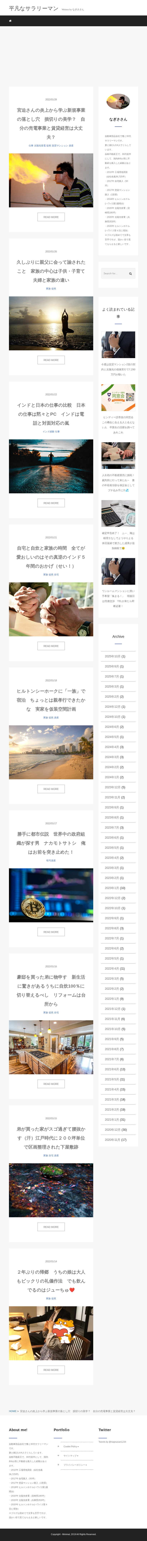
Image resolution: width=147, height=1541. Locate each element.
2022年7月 (112, 938)
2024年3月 (112, 757)
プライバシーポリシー (74, 1465)
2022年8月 (112, 928)
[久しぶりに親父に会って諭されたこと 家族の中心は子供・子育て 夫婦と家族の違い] (51, 323)
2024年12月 (113, 706)
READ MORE (51, 217)
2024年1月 (112, 777)
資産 (71, 145)
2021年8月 (112, 1049)
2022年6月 (112, 948)
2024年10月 (113, 717)
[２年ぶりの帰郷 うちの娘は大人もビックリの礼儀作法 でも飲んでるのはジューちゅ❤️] (51, 1333)
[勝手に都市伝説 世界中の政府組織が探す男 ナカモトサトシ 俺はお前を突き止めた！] (51, 895)
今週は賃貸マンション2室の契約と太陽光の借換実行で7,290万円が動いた (118, 369)
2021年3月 (112, 1099)
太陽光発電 (40, 145)
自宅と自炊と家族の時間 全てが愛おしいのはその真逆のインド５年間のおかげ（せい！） (51, 557)
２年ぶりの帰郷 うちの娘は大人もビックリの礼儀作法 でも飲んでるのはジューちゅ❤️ (51, 1280)
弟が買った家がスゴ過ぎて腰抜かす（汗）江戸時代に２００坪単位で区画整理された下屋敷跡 (51, 1137)
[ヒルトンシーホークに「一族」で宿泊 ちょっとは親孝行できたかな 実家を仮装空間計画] (51, 752)
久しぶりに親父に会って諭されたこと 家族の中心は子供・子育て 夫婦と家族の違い (53, 271)
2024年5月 (112, 737)
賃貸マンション (60, 145)
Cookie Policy (70, 1446)
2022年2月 (112, 988)
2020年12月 (113, 1129)
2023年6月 (112, 837)
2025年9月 (112, 666)
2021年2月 (112, 1109)
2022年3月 (112, 978)
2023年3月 (112, 868)
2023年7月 (112, 827)
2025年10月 (113, 656)
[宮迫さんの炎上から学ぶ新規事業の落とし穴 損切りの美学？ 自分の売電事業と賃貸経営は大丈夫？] (51, 180)
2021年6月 (112, 1069)
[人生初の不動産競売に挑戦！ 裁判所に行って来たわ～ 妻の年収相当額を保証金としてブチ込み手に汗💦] (118, 455)
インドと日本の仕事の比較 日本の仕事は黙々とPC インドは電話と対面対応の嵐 (51, 414)
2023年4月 (112, 858)
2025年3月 (112, 686)
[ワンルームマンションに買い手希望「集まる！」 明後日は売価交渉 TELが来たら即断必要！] (118, 571)
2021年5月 (112, 1079)
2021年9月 (112, 1039)
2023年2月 (112, 878)
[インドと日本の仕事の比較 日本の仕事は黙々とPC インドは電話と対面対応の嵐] (51, 466)
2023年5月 (112, 847)
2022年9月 (112, 918)
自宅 (56, 574)
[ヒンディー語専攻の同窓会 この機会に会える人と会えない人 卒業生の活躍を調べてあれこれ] (118, 397)
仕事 (31, 145)
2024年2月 (112, 767)
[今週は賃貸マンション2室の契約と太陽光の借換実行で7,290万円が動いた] (118, 344)
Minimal (66, 1534)
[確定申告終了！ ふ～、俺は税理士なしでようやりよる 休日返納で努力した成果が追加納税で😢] (118, 513)
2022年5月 (112, 958)
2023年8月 (112, 817)
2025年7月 (112, 676)
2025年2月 (112, 696)
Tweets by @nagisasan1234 (112, 1442)
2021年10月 (113, 1029)
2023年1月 (112, 888)
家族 (48, 288)
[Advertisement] (73, 53)
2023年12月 (113, 787)
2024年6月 (112, 727)
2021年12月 (113, 1009)
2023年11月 (112, 797)
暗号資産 (51, 860)
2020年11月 (112, 1140)
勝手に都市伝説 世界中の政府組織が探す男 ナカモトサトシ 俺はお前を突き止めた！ (51, 842)
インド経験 (48, 431)
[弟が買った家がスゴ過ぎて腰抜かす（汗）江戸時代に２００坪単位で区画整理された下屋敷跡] (51, 1190)
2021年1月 (112, 1119)
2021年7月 (112, 1059)
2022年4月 (112, 968)
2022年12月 (113, 898)
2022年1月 (112, 999)
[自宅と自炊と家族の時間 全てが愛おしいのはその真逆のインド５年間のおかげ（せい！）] (51, 609)
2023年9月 (112, 807)
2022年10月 (113, 908)
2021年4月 (112, 1089)
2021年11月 (112, 1019)
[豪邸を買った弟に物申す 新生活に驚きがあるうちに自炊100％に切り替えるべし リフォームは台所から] (51, 1047)
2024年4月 (112, 747)
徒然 (48, 145)
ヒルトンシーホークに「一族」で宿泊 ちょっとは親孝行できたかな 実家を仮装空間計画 (51, 700)
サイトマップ (70, 1455)
